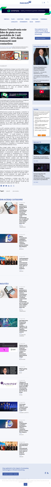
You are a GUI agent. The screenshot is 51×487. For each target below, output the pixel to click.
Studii (20, 395)
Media (27, 19)
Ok (25, 484)
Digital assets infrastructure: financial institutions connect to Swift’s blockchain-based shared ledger (23, 351)
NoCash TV (37, 142)
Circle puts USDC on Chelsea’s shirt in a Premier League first (23, 407)
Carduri (21, 271)
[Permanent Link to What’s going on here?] (8, 374)
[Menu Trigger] (42, 2)
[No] (49, 483)
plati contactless (16, 191)
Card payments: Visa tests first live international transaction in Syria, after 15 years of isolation (23, 263)
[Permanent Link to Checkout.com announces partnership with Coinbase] (42, 155)
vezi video (36, 161)
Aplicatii (21, 249)
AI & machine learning (22, 335)
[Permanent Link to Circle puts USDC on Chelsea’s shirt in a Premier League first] (8, 411)
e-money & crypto (23, 412)
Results (43, 135)
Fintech (6, 19)
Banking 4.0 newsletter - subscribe (41, 39)
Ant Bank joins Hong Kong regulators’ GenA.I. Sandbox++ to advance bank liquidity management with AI (23, 326)
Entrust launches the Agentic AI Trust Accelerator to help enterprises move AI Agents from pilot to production (42, 176)
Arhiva (13, 479)
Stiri (4, 46)
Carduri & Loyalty (9, 46)
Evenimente (23, 22)
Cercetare (35, 19)
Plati (13, 19)
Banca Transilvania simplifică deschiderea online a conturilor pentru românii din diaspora (23, 241)
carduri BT (8, 191)
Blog (31, 22)
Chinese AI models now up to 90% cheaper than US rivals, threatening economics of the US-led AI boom (23, 387)
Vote (39, 135)
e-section (20, 19)
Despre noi (4, 479)
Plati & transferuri (22, 226)
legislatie (14, 22)
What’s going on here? (23, 369)
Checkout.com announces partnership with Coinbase (41, 157)
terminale (43, 19)
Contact (9, 479)
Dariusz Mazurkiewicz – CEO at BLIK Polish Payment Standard (41, 68)
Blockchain (22, 359)
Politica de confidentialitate (21, 479)
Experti (37, 22)
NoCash (1, 46)
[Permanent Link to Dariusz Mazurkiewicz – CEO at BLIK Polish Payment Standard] (41, 65)
